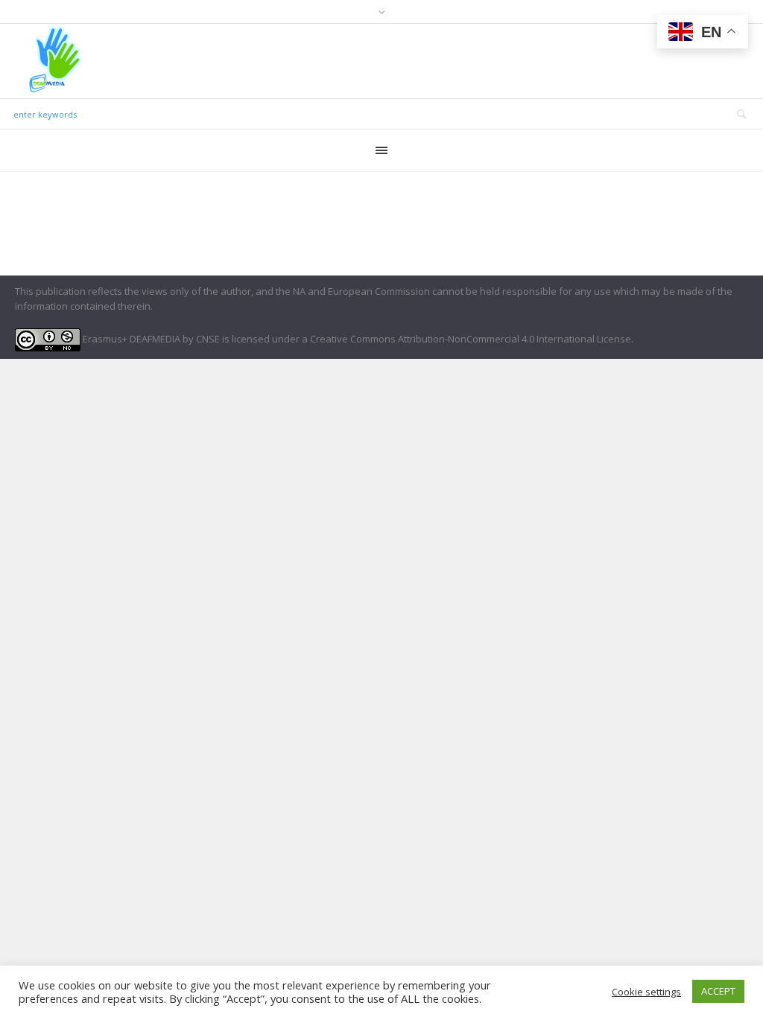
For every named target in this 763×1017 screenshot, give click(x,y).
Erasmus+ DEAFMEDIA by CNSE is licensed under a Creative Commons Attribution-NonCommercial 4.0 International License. (356, 338)
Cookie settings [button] (646, 991)
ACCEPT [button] (718, 991)
